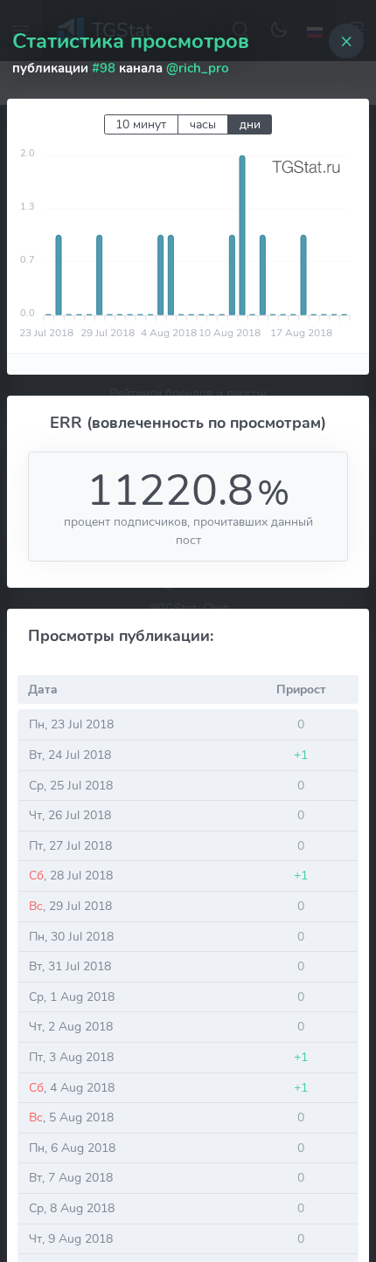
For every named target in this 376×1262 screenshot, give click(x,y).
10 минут (140, 124)
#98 (103, 68)
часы (203, 124)
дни (250, 124)
